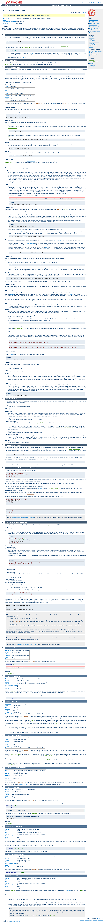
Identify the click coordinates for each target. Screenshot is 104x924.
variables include (31, 161)
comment (7, 86)
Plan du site (100, 2)
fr (83, 12)
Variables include (93, 25)
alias (60, 427)
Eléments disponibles (94, 23)
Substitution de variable (94, 26)
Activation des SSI (93, 20)
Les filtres (91, 63)
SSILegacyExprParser (94, 42)
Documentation (17, 7)
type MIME (70, 294)
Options (91, 60)
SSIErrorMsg (91, 38)
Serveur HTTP (10, 7)
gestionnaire (31, 53)
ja (86, 12)
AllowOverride (26, 47)
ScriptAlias (59, 217)
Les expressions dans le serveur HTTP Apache (22, 517)
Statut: (4, 20)
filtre (21, 37)
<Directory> (64, 46)
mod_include (39, 103)
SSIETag (91, 39)
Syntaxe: (7, 652)
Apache (4, 7)
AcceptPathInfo (93, 61)
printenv (7, 98)
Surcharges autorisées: (11, 685)
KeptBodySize (18, 328)
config (7, 88)
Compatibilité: (8, 713)
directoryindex (68, 427)
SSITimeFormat (92, 44)
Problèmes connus (93, 54)
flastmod (7, 95)
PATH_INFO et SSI (93, 21)
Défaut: (7, 653)
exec (6, 91)
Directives (87, 2)
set (6, 100)
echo (6, 90)
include (7, 97)
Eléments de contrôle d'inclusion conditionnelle (94, 29)
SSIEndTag (91, 36)
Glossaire (95, 2)
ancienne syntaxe (23, 784)
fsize (6, 93)
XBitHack (91, 47)
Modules (82, 2)
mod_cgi (64, 103)
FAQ (91, 2)
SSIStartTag (91, 43)
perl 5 (47, 551)
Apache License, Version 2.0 (15, 921)
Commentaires (92, 66)
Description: (6, 18)
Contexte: (7, 655)
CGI (55, 221)
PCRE (22, 551)
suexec (47, 247)
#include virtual (29, 243)
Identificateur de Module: (9, 21)
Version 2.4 (24, 7)
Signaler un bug (92, 55)
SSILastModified (92, 40)
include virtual (17, 232)
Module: (7, 658)
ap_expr (40, 488)
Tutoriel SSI (92, 65)
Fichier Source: (7, 23)
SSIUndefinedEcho (93, 45)
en (81, 12)
